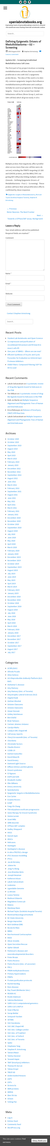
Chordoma (12, 740)
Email (8, 283)
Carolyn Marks (13, 727)
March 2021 (12, 508)
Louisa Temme (13, 895)
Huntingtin (12, 845)
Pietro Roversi (13, 960)
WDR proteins (13, 1088)
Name (9, 273)
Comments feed (14, 1124)
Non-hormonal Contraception (19, 934)
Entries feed (13, 1121)
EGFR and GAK (13, 777)
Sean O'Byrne (13, 1010)
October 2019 (13, 564)
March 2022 (12, 485)
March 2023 (12, 458)
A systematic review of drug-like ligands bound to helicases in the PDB (25, 386)
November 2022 (14, 472)
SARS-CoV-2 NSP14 (15, 1006)
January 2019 (13, 593)
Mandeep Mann (14, 908)
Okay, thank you (39, 1140)
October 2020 (13, 524)
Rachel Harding (14, 983)
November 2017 (14, 639)
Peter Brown (13, 957)
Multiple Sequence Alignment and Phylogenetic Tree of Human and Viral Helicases (25, 403)
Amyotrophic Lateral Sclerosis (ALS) (22, 694)
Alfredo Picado (14, 671)
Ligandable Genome (16, 888)
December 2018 (14, 596)
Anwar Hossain (14, 711)
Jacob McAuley (14, 862)
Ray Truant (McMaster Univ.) (19, 990)
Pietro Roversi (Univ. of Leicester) (21, 964)
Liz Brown (11, 891)
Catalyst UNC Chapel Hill (17, 730)
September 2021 (14, 491)
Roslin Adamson (14, 997)
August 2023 (13, 449)
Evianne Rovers (14, 799)
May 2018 (11, 619)
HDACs (10, 839)
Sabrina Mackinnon (15, 1000)
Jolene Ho (12, 865)
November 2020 (14, 521)
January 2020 (13, 554)
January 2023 (13, 465)
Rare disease (13, 987)
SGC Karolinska (14, 1023)
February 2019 (13, 590)
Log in (10, 1117)
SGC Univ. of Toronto (16, 1039)
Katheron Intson (14, 878)
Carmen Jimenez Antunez (18, 724)
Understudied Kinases (17, 1075)
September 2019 (14, 567)
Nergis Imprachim (15, 921)
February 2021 (13, 511)
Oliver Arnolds (13, 941)
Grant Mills (12, 819)
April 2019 (12, 583)
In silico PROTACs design (18, 852)
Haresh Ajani (13, 836)
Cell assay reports (15, 734)
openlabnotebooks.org (25, 22)
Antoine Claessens (15, 704)
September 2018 (14, 606)
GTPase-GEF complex (16, 826)
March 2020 (12, 547)
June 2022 (12, 481)
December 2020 (14, 518)
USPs (10, 1082)
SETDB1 (11, 1019)
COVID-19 (11, 750)
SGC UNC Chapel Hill (16, 1026)
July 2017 (11, 652)
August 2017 (13, 649)
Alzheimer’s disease (16, 684)
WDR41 (10, 1092)
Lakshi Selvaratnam (15, 882)
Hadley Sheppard (15, 829)
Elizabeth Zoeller (15, 780)
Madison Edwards (15, 898)
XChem (10, 1098)
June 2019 (12, 577)
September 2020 (14, 527)
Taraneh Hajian (13, 1059)
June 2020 (12, 537)
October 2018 (13, 603)
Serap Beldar (13, 1013)
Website (9, 293)
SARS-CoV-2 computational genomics (23, 1003)
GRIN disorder (13, 822)
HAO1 (10, 832)
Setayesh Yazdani (15, 1016)
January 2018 (13, 633)
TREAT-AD (11, 1072)
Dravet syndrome (15, 770)
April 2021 (12, 504)
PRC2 (10, 967)
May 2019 (11, 580)
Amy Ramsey (13, 688)
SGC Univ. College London (18, 1029)
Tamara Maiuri (13, 1052)
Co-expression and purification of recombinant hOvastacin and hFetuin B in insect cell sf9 (24, 344)
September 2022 (14, 475)
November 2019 (14, 560)
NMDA (10, 931)
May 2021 (11, 501)
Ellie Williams (13, 783)
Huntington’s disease (16, 849)
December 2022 (14, 468)
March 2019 (12, 586)
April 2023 (12, 455)
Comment (10, 238)
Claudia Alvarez (14, 747)
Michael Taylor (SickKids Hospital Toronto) (25, 911)
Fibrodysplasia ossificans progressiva (23, 809)
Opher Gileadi (13, 947)
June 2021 (12, 498)
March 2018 (12, 626)
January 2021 (13, 514)
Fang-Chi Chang (14, 806)
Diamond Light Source (17, 763)
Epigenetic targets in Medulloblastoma (21, 195)
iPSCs (10, 858)
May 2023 (11, 452)
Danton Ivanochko (15, 753)
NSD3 (10, 937)
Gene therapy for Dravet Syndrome (22, 813)
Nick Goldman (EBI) (15, 924)
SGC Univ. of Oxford (16, 1036)
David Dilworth (13, 757)
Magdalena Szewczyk (16, 901)
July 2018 (11, 613)
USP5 (10, 1079)
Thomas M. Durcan (15, 1066)
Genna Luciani (13, 816)
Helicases (12, 842)
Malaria (10, 905)
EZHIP (10, 803)
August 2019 (13, 570)
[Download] (29, 2)
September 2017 (14, 646)
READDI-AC (12, 993)
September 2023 (14, 445)
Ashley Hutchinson (15, 714)
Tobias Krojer (13, 1069)
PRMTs (10, 977)
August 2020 (13, 531)
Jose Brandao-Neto (16, 872)
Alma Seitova (13, 675)
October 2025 (13, 439)
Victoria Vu (12, 1085)
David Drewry (13, 760)
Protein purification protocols (20, 980)
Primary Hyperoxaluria (17, 973)
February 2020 (13, 550)
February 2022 (13, 488)
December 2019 (14, 557)
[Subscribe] (25, 2)
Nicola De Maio (13, 928)
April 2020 (12, 544)
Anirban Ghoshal (14, 701)
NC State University (15, 918)
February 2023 (13, 462)
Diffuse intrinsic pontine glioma (20, 767)
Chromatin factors (15, 744)
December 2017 (14, 636)
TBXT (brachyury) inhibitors (19, 1062)
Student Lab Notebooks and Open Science (25, 338)
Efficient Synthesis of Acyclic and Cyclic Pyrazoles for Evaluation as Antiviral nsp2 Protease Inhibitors (25, 357)
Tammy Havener (14, 1056)
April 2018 (12, 623)
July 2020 (11, 534)
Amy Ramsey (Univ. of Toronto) (20, 691)
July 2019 (11, 573)
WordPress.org (14, 1127)
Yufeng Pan (12, 1102)
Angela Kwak (13, 698)
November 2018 (14, 600)
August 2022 (13, 478)
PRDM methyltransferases (18, 970)
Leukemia (11, 885)
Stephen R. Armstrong (17, 1049)
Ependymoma (13, 790)
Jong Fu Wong (13, 868)
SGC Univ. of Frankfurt (17, 1033)
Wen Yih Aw (12, 1095)
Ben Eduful (12, 717)
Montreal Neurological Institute (20, 914)
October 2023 (13, 442)
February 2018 (13, 629)
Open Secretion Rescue (17, 944)
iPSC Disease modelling (17, 855)
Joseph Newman (14, 875)
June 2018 (12, 616)
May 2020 (11, 540)
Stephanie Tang (14, 1046)
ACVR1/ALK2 (12, 668)
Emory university (14, 786)
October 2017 (13, 642)
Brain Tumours (13, 721)
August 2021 (13, 494)
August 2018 (13, 609)
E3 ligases (12, 773)
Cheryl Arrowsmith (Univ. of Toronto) (22, 737)
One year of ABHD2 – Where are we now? (24, 351)
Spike (10, 1043)
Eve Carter (12, 796)
